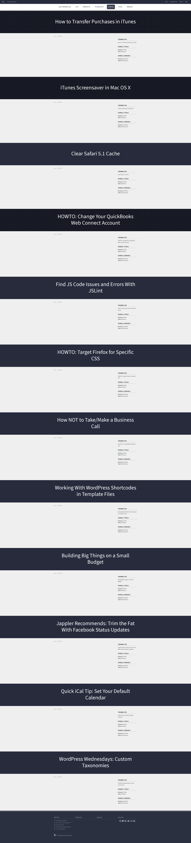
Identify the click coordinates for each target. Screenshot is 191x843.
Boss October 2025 (60, 825)
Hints (120, 7)
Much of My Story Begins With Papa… (63, 827)
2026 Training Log (65, 7)
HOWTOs (111, 7)
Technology (99, 7)
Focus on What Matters (60, 829)
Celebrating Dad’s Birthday (61, 820)
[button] (186, 1)
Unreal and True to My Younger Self (63, 823)
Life (77, 7)
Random (129, 7)
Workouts (86, 7)
